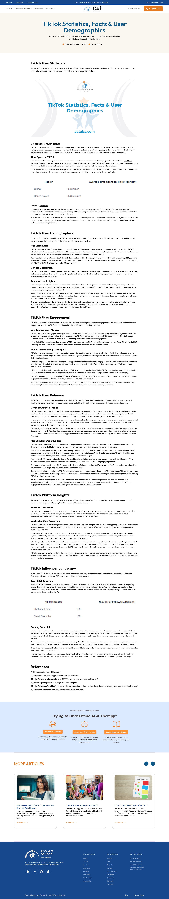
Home (85, 858)
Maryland (110, 884)
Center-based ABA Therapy (84, 732)
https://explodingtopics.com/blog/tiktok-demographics (55, 682)
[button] (18, 8)
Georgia (110, 865)
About (85, 862)
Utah (108, 862)
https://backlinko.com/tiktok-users (46, 672)
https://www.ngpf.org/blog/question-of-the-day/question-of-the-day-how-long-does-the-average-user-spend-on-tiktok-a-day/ (86, 686)
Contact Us (87, 881)
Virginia (109, 858)
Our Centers (87, 878)
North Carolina (112, 871)
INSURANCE (28, 9)
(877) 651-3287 (135, 858)
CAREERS (38, 9)
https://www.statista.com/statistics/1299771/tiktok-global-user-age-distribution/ (66, 679)
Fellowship (19, 2)
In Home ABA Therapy (52, 732)
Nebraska (110, 878)
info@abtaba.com (157, 2)
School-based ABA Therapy (116, 732)
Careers (9, 2)
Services (86, 865)
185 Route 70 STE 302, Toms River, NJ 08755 (137, 868)
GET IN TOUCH (134, 9)
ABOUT (9, 9)
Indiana (109, 868)
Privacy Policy (139, 895)
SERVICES (17, 9)
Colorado (110, 881)
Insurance (86, 868)
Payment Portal (33, 2)
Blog (126, 895)
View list (105, 2)
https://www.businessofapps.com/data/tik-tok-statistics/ (56, 675)
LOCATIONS (49, 9)
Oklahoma (110, 875)
